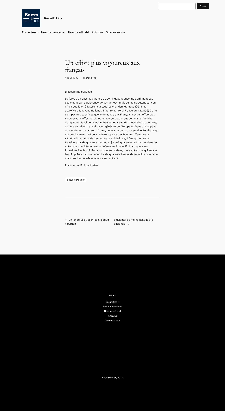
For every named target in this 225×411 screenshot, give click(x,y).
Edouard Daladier (75, 179)
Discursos (91, 77)
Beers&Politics (53, 18)
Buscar (203, 6)
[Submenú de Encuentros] (37, 32)
